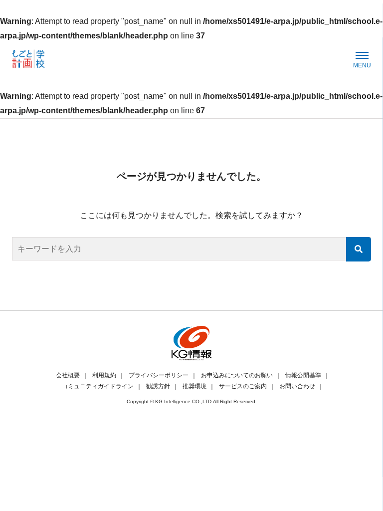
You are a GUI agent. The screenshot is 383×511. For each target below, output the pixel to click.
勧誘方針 (158, 386)
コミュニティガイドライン (98, 386)
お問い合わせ (297, 386)
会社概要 (68, 375)
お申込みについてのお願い (237, 375)
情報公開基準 (303, 375)
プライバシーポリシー (159, 375)
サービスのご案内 (243, 386)
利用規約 (104, 375)
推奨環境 (194, 386)
